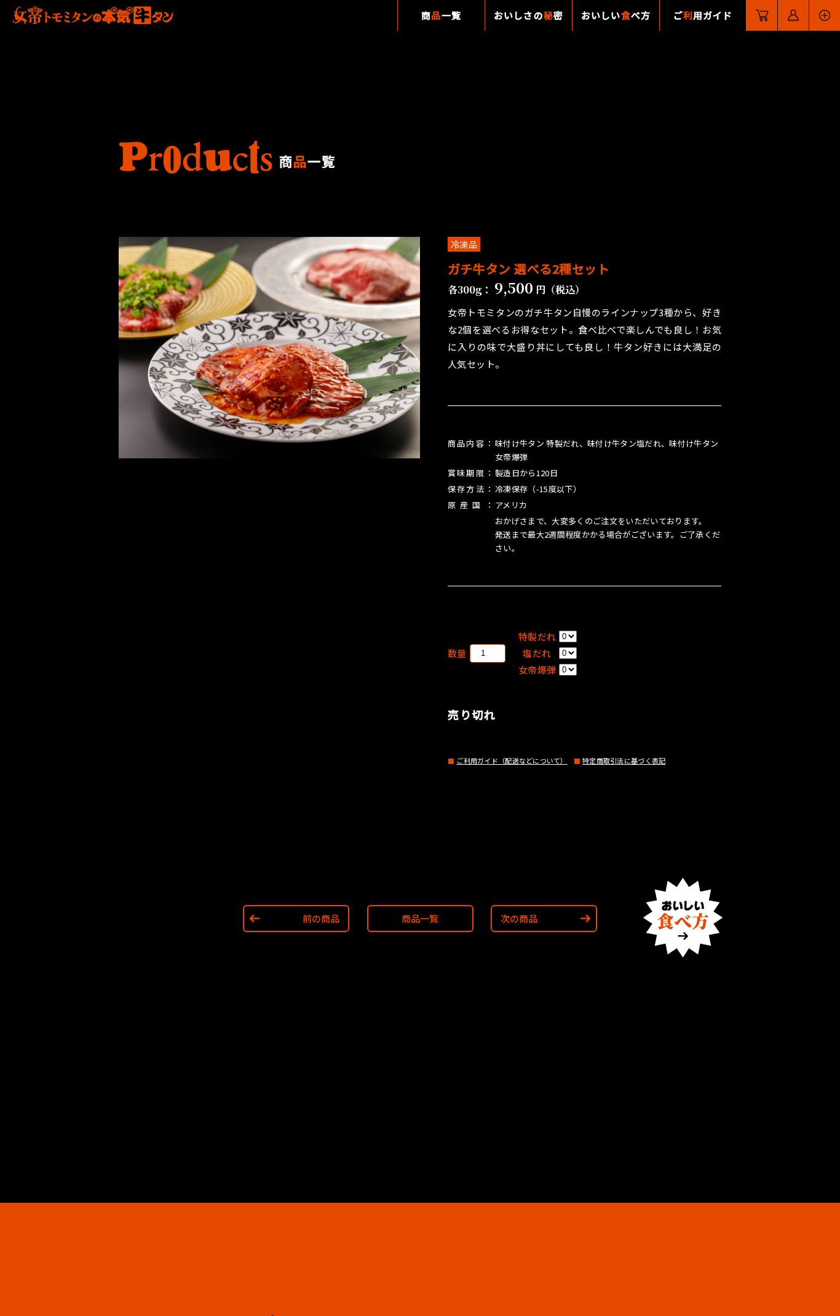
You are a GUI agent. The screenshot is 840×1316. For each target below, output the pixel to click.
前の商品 (321, 918)
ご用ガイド (703, 15)
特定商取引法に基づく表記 (623, 760)
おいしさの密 (528, 15)
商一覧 (441, 15)
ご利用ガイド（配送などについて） (511, 760)
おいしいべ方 (616, 15)
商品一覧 (420, 918)
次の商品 (519, 918)
